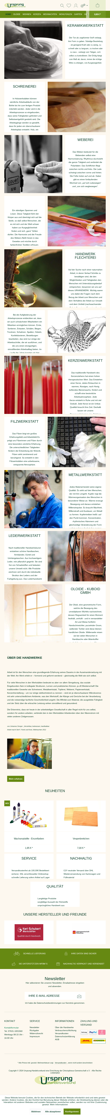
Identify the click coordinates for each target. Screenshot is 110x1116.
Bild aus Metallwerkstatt (33, 499)
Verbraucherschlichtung (65, 1030)
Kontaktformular (11, 1027)
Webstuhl (77, 221)
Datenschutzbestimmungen (49, 1003)
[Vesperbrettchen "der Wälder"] (81, 816)
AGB (57, 1039)
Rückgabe (34, 1030)
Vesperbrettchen (29, 838)
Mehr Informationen (59, 1104)
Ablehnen (36, 1111)
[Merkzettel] (68, 5)
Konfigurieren (72, 1111)
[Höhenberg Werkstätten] (29, 932)
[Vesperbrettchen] (29, 816)
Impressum (35, 1036)
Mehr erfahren (15, 779)
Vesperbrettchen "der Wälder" (81, 838)
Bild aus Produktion (77, 107)
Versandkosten (61, 1033)
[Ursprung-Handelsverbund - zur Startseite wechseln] (14, 5)
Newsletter (34, 1027)
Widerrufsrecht (36, 1033)
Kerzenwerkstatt (33, 385)
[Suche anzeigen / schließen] (62, 5)
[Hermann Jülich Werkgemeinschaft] (81, 932)
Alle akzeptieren (53, 1111)
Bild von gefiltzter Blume (77, 442)
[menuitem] (84, 5)
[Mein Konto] (75, 5)
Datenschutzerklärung (65, 1036)
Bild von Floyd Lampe (33, 613)
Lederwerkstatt (77, 556)
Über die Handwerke (64, 1027)
